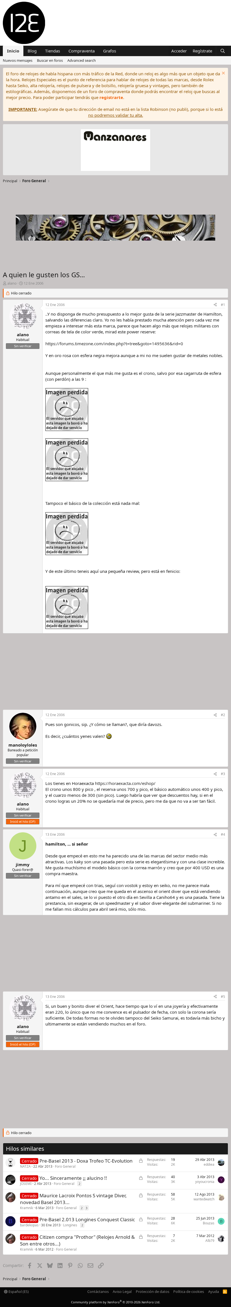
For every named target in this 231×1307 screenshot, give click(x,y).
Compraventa (81, 51)
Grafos (109, 51)
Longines (70, 1225)
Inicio (13, 51)
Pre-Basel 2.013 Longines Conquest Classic (87, 1219)
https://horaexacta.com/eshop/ (125, 783)
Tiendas (52, 51)
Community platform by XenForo (115, 1302)
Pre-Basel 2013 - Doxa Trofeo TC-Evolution (86, 1161)
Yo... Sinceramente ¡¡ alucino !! (73, 1178)
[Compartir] (215, 305)
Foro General (65, 1166)
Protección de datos (152, 1291)
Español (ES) (18, 1291)
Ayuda (213, 1291)
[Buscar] (222, 51)
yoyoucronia (204, 1181)
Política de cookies (188, 1291)
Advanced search (81, 60)
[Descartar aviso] (222, 74)
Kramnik (26, 1207)
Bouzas (208, 1223)
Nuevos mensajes (17, 60)
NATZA (25, 1166)
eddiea (209, 1164)
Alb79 (209, 1240)
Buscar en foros (50, 60)
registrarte (111, 97)
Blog (32, 51)
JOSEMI (26, 1183)
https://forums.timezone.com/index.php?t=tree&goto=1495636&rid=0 (114, 343)
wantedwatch (204, 1199)
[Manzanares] (115, 150)
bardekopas (29, 1225)
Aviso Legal (122, 1291)
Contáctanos (98, 1291)
